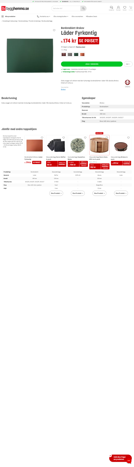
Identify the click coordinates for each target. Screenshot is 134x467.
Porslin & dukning (34, 21)
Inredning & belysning (10, 21)
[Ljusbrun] (82, 54)
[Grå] (70, 54)
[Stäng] (110, 455)
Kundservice (111, 10)
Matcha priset (80, 47)
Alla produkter (10, 16)
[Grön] (76, 54)
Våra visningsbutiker (60, 16)
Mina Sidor (118, 10)
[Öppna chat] (129, 461)
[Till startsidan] (15, 8)
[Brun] (63, 54)
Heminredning (23, 21)
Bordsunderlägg (47, 21)
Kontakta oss (44, 16)
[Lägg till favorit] (54, 30)
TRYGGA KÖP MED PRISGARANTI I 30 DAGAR (46, 1)
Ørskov (63, 89)
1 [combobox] (127, 64)
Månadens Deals (91, 16)
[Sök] (83, 8)
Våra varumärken (77, 16)
